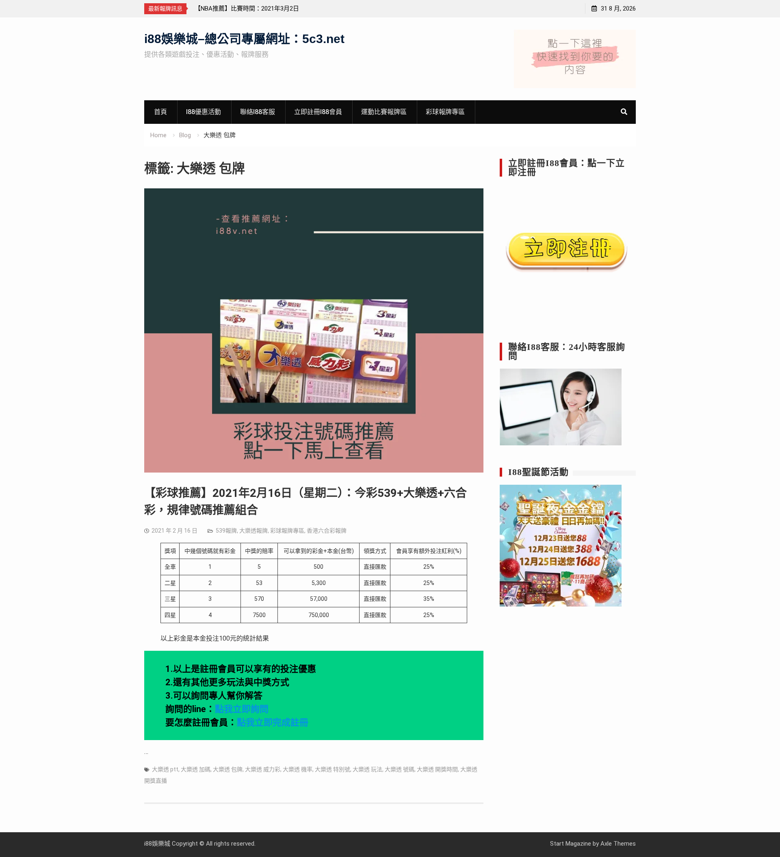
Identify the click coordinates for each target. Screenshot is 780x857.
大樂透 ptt (165, 769)
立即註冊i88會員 (318, 112)
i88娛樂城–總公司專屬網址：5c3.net (244, 38)
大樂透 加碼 (195, 769)
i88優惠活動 (203, 112)
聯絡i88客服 (257, 112)
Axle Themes (618, 843)
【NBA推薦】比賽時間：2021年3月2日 (247, 8)
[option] (268, 8)
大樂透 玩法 (367, 769)
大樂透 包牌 (228, 769)
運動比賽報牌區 (384, 112)
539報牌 (226, 530)
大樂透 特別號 (332, 769)
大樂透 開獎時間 (437, 769)
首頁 (160, 112)
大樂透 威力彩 (262, 769)
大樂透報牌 (253, 530)
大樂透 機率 (297, 769)
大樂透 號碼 (399, 769)
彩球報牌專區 (445, 112)
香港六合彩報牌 (327, 530)
